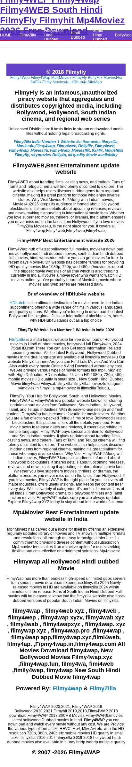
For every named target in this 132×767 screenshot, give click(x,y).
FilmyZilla (28, 35)
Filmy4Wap (40, 77)
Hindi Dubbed (78, 35)
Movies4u (61, 82)
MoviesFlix (112, 77)
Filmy (47, 82)
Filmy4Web (20, 77)
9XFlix (35, 82)
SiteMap (94, 82)
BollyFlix (95, 77)
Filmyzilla (17, 339)
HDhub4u (78, 82)
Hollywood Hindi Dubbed (53, 35)
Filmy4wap (67, 688)
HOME (6, 35)
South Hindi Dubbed (100, 35)
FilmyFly (79, 77)
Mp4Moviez (61, 77)
